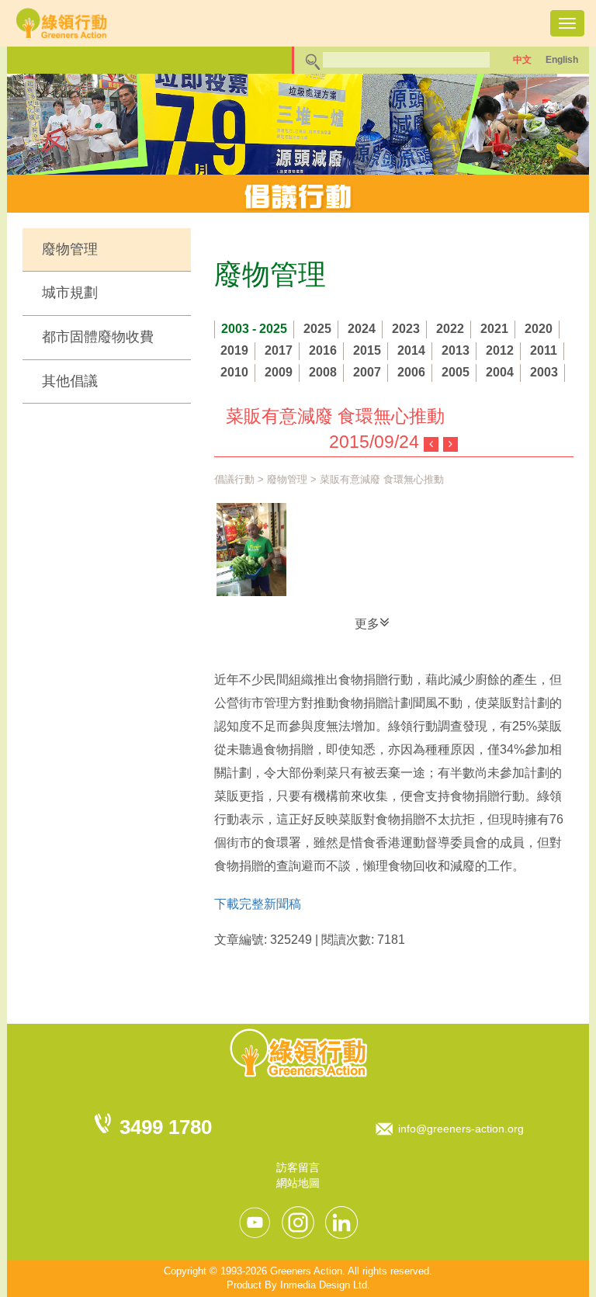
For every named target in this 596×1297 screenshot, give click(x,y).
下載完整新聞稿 (257, 903)
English (562, 59)
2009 (279, 372)
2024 (362, 328)
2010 (234, 372)
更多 (367, 623)
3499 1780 (166, 1127)
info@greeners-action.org (461, 1128)
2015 (367, 350)
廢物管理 (70, 249)
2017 (279, 350)
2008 (323, 372)
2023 (406, 328)
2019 (234, 350)
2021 (494, 328)
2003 (544, 372)
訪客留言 (298, 1167)
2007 (367, 372)
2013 (456, 350)
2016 (323, 350)
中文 (522, 59)
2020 (539, 328)
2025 (317, 328)
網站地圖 (298, 1183)
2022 (450, 328)
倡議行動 (234, 479)
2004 (500, 372)
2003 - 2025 (254, 328)
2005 (456, 372)
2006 (411, 372)
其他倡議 (70, 381)
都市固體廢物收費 (98, 337)
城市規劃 (70, 292)
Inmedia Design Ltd (323, 1285)
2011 (543, 350)
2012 (500, 350)
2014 (411, 350)
